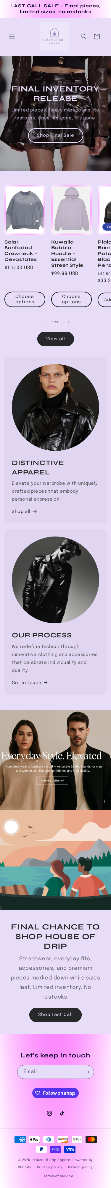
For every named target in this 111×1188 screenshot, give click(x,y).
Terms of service (58, 1176)
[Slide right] (68, 322)
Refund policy (80, 1167)
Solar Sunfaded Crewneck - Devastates (20, 250)
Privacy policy (49, 1167)
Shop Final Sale (55, 135)
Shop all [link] (21, 511)
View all (55, 339)
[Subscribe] (87, 1072)
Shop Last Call (55, 1014)
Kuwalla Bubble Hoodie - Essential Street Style (67, 253)
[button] (11, 36)
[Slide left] (42, 322)
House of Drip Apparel (52, 1160)
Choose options (24, 299)
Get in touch (26, 683)
